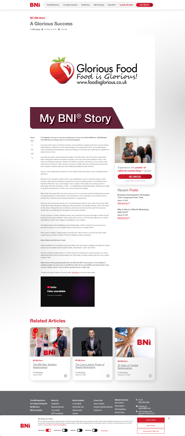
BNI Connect (119, 402)
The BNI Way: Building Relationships (45, 366)
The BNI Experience (53, 5)
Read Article (123, 203)
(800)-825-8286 (127, 5)
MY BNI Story (37, 17)
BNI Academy (119, 406)
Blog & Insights (78, 400)
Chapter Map (98, 400)
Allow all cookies (151, 420)
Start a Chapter (99, 403)
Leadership (55, 403)
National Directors (57, 407)
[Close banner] (169, 418)
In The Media (76, 403)
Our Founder (55, 410)
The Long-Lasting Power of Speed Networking (89, 366)
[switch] (65, 430)
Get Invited (144, 5)
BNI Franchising (99, 5)
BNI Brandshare (120, 409)
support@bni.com (145, 407)
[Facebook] (32, 141)
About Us (54, 400)
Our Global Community (70, 5)
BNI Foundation (57, 413)
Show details (104, 430)
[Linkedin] (32, 149)
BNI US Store (119, 412)
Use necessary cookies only (151, 431)
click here (75, 272)
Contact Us (98, 410)
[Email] (32, 153)
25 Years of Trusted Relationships (128, 366)
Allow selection (151, 425)
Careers (75, 413)
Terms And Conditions (59, 425)
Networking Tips (78, 407)
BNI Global (36, 29)
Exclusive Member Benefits (103, 407)
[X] (32, 145)
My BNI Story (86, 5)
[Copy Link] (32, 158)
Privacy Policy (48, 425)
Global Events (77, 410)
